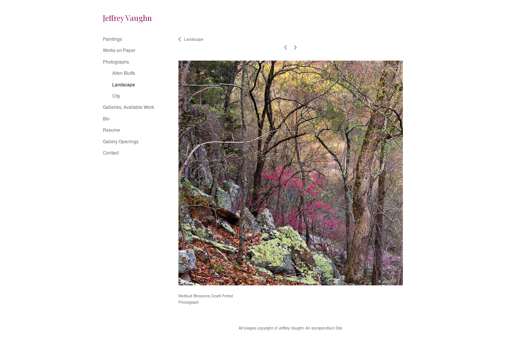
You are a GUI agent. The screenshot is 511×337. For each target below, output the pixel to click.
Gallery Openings (120, 141)
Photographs (116, 61)
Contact (111, 152)
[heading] (121, 17)
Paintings (112, 39)
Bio (106, 118)
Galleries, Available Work (128, 107)
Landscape (123, 84)
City (116, 95)
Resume (111, 129)
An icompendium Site (324, 328)
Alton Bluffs (123, 73)
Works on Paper (119, 50)
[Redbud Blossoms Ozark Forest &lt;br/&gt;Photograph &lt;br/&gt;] (290, 173)
